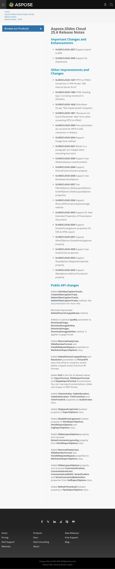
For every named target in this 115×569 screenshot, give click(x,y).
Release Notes (10, 17)
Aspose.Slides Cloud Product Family (19, 14)
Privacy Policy (48, 565)
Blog (67, 541)
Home (7, 11)
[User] (105, 4)
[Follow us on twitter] (48, 522)
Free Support (71, 537)
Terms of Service (60, 565)
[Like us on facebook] (42, 522)
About (36, 546)
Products (37, 533)
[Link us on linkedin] (55, 522)
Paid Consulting (41, 541)
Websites (6, 546)
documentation (58, 303)
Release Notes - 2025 (13, 19)
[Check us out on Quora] (67, 522)
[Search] (111, 4)
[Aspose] (21, 4)
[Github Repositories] (73, 522)
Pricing (4, 537)
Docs (35, 537)
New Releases (72, 533)
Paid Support (8, 541)
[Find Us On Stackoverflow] (61, 522)
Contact (69, 565)
